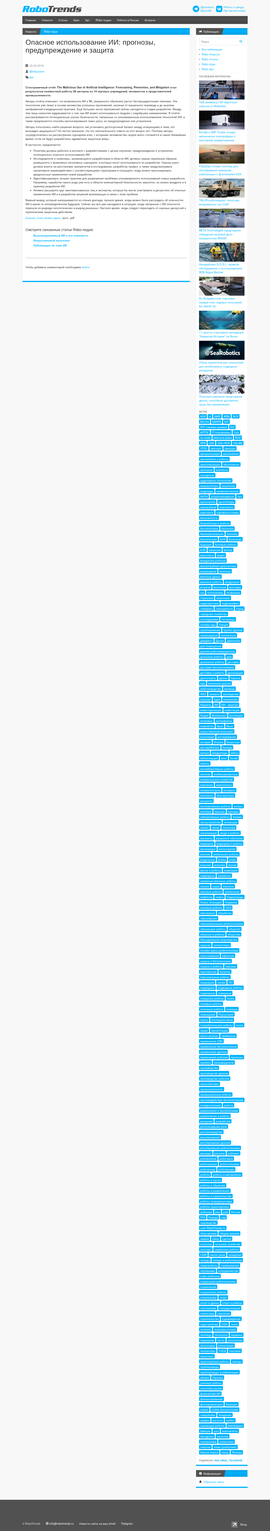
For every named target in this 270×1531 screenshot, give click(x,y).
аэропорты (226, 507)
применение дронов (213, 1052)
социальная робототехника (218, 1281)
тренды (237, 1361)
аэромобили (208, 507)
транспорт (206, 1356)
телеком (205, 1329)
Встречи (150, 20)
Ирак (220, 726)
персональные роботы (214, 977)
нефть (219, 897)
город (239, 609)
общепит (234, 929)
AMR (217, 416)
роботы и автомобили (227, 1175)
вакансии (215, 550)
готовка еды (208, 625)
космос (238, 806)
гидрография (230, 603)
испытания (207, 737)
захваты (214, 694)
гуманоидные (209, 635)
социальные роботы (213, 1292)
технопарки (207, 1345)
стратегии (223, 1313)
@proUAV (206, 10)
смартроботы (208, 1265)
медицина (206, 844)
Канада (227, 747)
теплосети (221, 1335)
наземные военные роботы (218, 881)
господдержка (209, 619)
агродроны (207, 475)
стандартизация (229, 1308)
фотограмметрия (211, 1404)
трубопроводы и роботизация (219, 1372)
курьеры (233, 811)
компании (206, 785)
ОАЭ (228, 908)
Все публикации (212, 49)
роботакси (226, 1159)
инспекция (236, 715)
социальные (208, 1287)
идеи (217, 699)
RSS (216, 1460)
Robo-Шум (51, 31)
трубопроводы (209, 1367)
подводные (207, 988)
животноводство (210, 689)
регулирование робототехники (220, 1148)
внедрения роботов (213, 560)
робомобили (208, 1159)
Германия (206, 598)
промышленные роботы (215, 1094)
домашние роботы (212, 662)
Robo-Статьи (210, 59)
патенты (225, 972)
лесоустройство (210, 822)
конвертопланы (210, 790)
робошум (206, 1212)
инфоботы (207, 726)
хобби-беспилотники (224, 1410)
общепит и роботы (212, 934)
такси (234, 1324)
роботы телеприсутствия (216, 1201)
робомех (233, 1153)
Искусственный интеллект (51, 240)
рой (225, 1212)
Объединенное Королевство (218, 940)
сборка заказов (229, 1233)
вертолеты (207, 555)
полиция (231, 1009)
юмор (225, 1452)
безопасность (209, 518)
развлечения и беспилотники (219, 1111)
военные (225, 571)
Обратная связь (213, 1482)
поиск (230, 998)
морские (219, 865)
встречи (205, 587)
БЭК (203, 550)
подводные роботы (230, 988)
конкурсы (229, 790)
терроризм (207, 1340)
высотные (219, 587)
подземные (207, 993)
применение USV (211, 1041)
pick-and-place (223, 438)
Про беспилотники (234, 10)
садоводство (208, 1223)
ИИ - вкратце (229, 705)
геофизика (233, 593)
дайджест (206, 641)
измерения (230, 699)
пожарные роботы (212, 998)
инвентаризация (210, 710)
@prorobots (207, 7)
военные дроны (210, 577)
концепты (206, 801)
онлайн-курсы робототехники (219, 950)
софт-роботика (210, 1276)
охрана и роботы (211, 966)
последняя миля (222, 1020)
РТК (202, 1217)
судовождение (231, 1319)
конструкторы (225, 795)
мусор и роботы (210, 870)
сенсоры (205, 1249)
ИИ (31, 77)
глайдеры (206, 609)
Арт (87, 20)
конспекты (206, 795)
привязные (228, 1036)
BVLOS (204, 422)
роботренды (226, 1169)
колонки (205, 774)
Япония (237, 1452)
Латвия (237, 817)
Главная (30, 20)
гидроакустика (209, 603)
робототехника (229, 1164)
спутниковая (208, 1308)
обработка (224, 913)
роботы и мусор (210, 1180)
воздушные (232, 582)
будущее (206, 544)
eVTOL (204, 432)
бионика (232, 534)
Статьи (63, 20)
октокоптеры (221, 945)
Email (224, 1460)
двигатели (233, 641)
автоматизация (210, 454)
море (232, 860)
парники (230, 966)
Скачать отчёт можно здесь (43, 218)
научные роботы (211, 892)
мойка (222, 860)
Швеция (205, 1431)
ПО (230, 982)
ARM (227, 416)
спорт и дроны (209, 1303)
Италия (218, 742)
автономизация (210, 464)
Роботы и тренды (234, 7)
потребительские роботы (216, 1025)
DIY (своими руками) (213, 427)
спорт (223, 1297)
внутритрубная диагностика (218, 566)
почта (239, 1025)
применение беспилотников (218, 1046)
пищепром (207, 982)
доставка (233, 662)
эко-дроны (207, 1436)
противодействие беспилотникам (221, 1100)
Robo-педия (103, 20)
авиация (230, 448)
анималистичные (227, 491)
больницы (235, 539)
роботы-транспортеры (214, 1207)
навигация (230, 870)
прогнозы (237, 1057)
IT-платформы (221, 432)
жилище (229, 689)
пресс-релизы (209, 1036)
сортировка (207, 1271)
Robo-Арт (208, 69)
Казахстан (233, 742)
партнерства (208, 972)
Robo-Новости (211, 54)
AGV (203, 416)
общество (234, 934)
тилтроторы (207, 1351)
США (224, 1324)
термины (236, 1335)
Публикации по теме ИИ (50, 245)
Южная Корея (209, 1452)
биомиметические (212, 534)
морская (205, 865)
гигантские (223, 598)
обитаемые (207, 913)
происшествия (209, 1084)
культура (205, 811)
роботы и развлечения (214, 1191)
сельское (206, 1244)
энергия (205, 1447)
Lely (236, 432)
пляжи (221, 982)
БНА (223, 539)
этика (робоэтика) (225, 1447)
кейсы (234, 753)
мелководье (208, 849)
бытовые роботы (225, 544)
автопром (206, 470)
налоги (204, 886)
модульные (207, 860)
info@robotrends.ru (61, 1523)
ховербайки (207, 1415)
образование (208, 918)
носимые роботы (211, 908)
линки (215, 827)
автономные (231, 464)
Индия (204, 715)
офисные (228, 956)
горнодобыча (224, 609)
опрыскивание (209, 956)
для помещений (210, 646)
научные (228, 886)
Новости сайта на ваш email (97, 1523)
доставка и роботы (212, 673)
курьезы (219, 811)
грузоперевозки (210, 630)
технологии (235, 1340)
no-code (205, 438)
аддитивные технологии (215, 480)
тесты (221, 1340)
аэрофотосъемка (227, 512)
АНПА (204, 496)
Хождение (224, 1415)
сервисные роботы (226, 1249)
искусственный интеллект (216, 731)
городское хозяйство (213, 614)
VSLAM (237, 443)
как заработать (209, 747)
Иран (229, 726)
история (205, 742)
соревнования (230, 1265)
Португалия (225, 1014)
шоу (216, 1431)
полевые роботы (211, 1004)
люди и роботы (230, 833)
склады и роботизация (227, 1260)
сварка (204, 1239)
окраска (205, 945)
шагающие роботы (212, 1426)
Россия (235, 1212)
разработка (223, 1121)
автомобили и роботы (214, 459)
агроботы (222, 470)
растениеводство (211, 1132)
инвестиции (232, 710)
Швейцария (235, 1426)
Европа (235, 678)
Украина (217, 1378)
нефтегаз (206, 897)
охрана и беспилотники (215, 961)
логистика (229, 827)
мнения (205, 854)
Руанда (213, 1217)
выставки (235, 587)
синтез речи (217, 1255)
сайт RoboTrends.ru (212, 1228)
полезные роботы (211, 1009)
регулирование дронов (215, 1143)
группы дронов (233, 630)
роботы (205, 1175)
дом (229, 657)
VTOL (203, 448)
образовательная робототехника (221, 924)
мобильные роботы (225, 854)
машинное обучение (229, 838)
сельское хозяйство (227, 1244)
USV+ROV (223, 443)
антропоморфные (222, 496)
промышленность (211, 1089)
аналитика (228, 486)
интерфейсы (224, 721)
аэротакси (206, 512)
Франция (231, 1404)
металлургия (227, 849)
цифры (204, 1420)
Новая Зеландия (211, 902)
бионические (208, 539)
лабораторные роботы (214, 817)
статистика (207, 1313)
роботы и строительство (215, 1196)
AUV (235, 416)
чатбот (230, 1420)
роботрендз (207, 1169)
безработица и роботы (214, 523)
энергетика (226, 1442)
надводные (207, 876)
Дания (220, 641)
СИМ (203, 1255)
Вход (243, 1524)
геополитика (215, 593)
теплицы (205, 1335)
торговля (235, 1351)
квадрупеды (220, 753)
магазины (206, 838)
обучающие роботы (213, 929)
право (204, 1030)
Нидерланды (235, 897)
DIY (226, 422)
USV (211, 443)
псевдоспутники (210, 1105)
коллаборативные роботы (217, 769)
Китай (234, 758)
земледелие (231, 694)
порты (204, 1020)
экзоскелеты (230, 1431)
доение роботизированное (217, 651)
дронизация (235, 673)
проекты (205, 1062)
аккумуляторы (209, 486)
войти (85, 267)
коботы (204, 763)
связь (215, 1239)
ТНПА (222, 1351)
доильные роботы (211, 657)
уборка (204, 1378)
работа (228, 1105)
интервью (206, 721)
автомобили (231, 454)
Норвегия (231, 902)
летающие (230, 822)
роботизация (208, 1164)
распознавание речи (213, 1127)
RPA (203, 443)
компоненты (224, 785)
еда (202, 683)
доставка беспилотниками (217, 667)
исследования (226, 737)
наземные (224, 876)
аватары (216, 448)
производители (224, 1062)
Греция (223, 625)
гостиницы (228, 619)
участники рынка (211, 1388)
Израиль (205, 705)
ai (210, 416)
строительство (209, 1319)
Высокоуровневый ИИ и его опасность (60, 235)
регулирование (210, 1137)
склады (205, 1260)
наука (216, 886)
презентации (219, 1030)
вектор (228, 550)
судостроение (209, 1324)
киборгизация (209, 758)
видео (221, 555)
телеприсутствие (225, 1329)
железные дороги (219, 683)
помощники (207, 1014)
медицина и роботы (229, 844)
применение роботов (214, 1057)
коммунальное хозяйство (216, 779)
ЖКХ (203, 694)
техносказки (226, 1345)
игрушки (205, 699)
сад (223, 1217)
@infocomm (36, 71)
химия (204, 1410)
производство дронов (214, 1073)
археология (207, 502)
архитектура (226, 502)
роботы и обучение (212, 1185)
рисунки (219, 1153)
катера (204, 753)
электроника (208, 1442)
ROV (238, 438)
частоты (217, 1420)
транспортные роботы (214, 1361)
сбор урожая (208, 1233)
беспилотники (209, 528)
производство (209, 1068)
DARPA (216, 422)
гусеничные (228, 635)
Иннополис (219, 715)
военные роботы (211, 582)
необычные (232, 892)
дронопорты (208, 678)
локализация (208, 833)
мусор (232, 865)
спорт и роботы (232, 1303)
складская (234, 1255)
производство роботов (214, 1078)
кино (224, 758)
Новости (47, 20)
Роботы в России (128, 20)
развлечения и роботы (214, 1116)
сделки (226, 1239)
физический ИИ (210, 1394)
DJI (232, 427)
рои (217, 1212)
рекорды (205, 1153)
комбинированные (226, 774)
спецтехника (208, 1297)
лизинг (204, 827)
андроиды (206, 491)
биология (227, 528)
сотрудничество (228, 1271)
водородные (208, 571)
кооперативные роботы (215, 806)
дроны (223, 678)
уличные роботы (211, 1383)
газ (202, 593)
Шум (76, 20)
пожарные (224, 993)
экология (222, 1436)
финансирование (211, 1399)
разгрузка (206, 1121)
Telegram (235, 1460)
